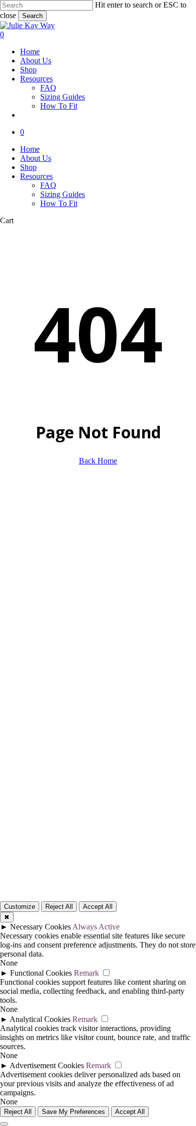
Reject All (59, 906)
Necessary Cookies (40, 926)
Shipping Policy (34, 795)
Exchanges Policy (37, 777)
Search (32, 16)
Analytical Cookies (40, 1019)
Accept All (98, 906)
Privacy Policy (32, 759)
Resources (36, 176)
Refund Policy (32, 813)
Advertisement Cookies (47, 1065)
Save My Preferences (73, 1111)
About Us (35, 158)
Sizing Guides (62, 194)
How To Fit (58, 203)
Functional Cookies (41, 973)
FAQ (48, 185)
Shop (28, 167)
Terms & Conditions (37, 741)
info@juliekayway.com (37, 528)
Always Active (96, 926)
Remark (86, 973)
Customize (19, 906)
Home (30, 149)
